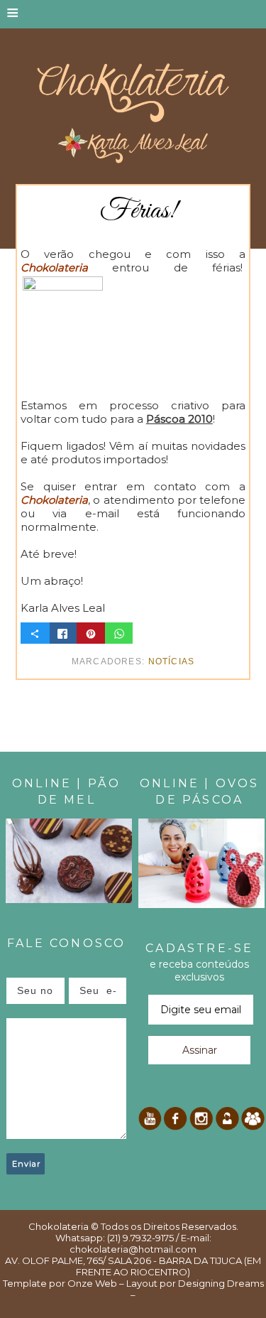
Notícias (171, 661)
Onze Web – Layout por (121, 1283)
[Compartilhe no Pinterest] (91, 633)
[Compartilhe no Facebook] (62, 633)
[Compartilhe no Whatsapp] (119, 633)
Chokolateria (58, 1226)
